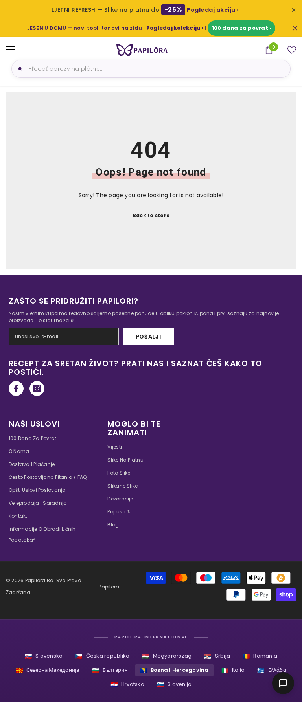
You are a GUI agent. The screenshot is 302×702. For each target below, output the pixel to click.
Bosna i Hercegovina (174, 670)
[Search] (19, 69)
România (260, 656)
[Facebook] (16, 388)
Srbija (217, 656)
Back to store (151, 215)
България (109, 670)
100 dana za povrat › (241, 28)
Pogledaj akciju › (213, 10)
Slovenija (174, 684)
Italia (233, 670)
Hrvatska (127, 684)
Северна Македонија (47, 670)
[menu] (10, 50)
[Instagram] (36, 388)
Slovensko (44, 656)
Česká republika (102, 656)
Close (295, 28)
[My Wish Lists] (291, 50)
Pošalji (148, 337)
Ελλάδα (271, 670)
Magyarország (167, 656)
